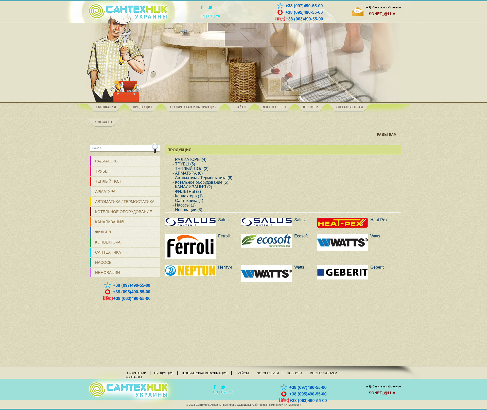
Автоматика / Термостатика (124, 201)
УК (218, 16)
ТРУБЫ (101, 171)
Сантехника (108, 252)
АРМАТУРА (105, 191)
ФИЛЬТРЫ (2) (188, 191)
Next (394, 63)
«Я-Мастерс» (292, 404)
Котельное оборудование (123, 212)
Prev (93, 63)
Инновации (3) (188, 210)
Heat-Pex (378, 220)
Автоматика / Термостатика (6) (203, 178)
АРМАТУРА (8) (189, 173)
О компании (136, 373)
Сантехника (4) (189, 200)
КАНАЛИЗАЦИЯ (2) (193, 187)
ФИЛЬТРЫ (104, 232)
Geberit (377, 267)
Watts (375, 236)
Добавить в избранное (385, 7)
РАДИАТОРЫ (106, 161)
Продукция (163, 373)
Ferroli (224, 236)
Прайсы (242, 373)
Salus (223, 220)
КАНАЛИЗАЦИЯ (109, 222)
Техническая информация (204, 373)
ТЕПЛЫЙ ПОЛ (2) (191, 168)
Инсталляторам (323, 373)
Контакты (134, 377)
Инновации (107, 272)
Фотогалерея (268, 373)
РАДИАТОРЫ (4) (190, 159)
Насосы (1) (185, 205)
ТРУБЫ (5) (185, 164)
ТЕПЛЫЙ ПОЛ (108, 181)
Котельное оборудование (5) (201, 182)
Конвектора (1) (189, 196)
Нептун (225, 267)
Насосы (103, 262)
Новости (294, 373)
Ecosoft (301, 236)
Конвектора (107, 242)
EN (202, 16)
